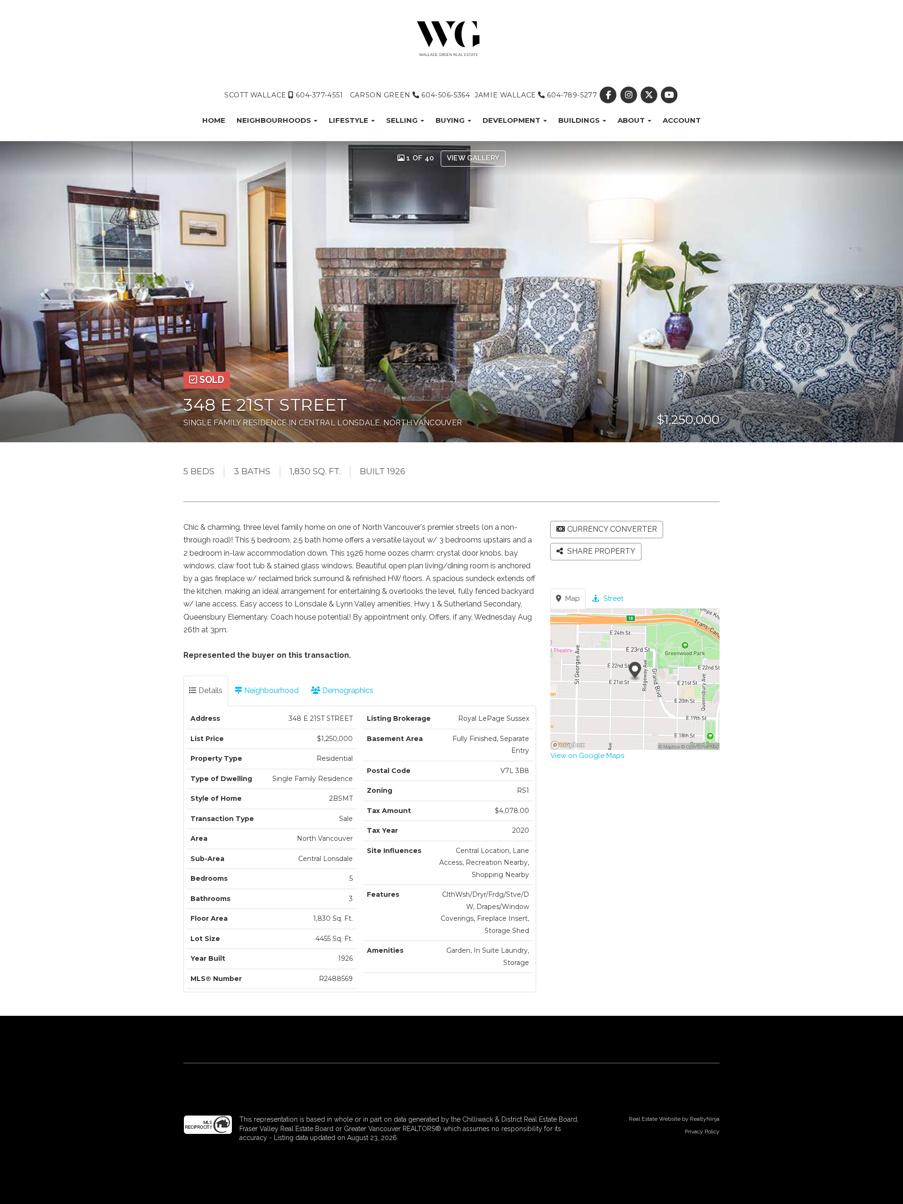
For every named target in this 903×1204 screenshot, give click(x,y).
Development (512, 120)
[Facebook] (609, 95)
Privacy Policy (702, 1131)
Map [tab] (571, 598)
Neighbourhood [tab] (270, 690)
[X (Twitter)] (650, 95)
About (632, 120)
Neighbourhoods (275, 120)
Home (213, 120)
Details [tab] (209, 690)
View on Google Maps (587, 755)
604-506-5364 (445, 95)
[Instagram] (629, 95)
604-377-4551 (318, 95)
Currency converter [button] (612, 529)
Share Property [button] (600, 551)
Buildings (580, 120)
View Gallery (473, 158)
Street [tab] (612, 598)
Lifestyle (349, 120)
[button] (54, 291)
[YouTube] (669, 95)
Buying (451, 120)
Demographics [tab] (346, 690)
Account (682, 120)
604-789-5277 (571, 95)
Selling (403, 120)
